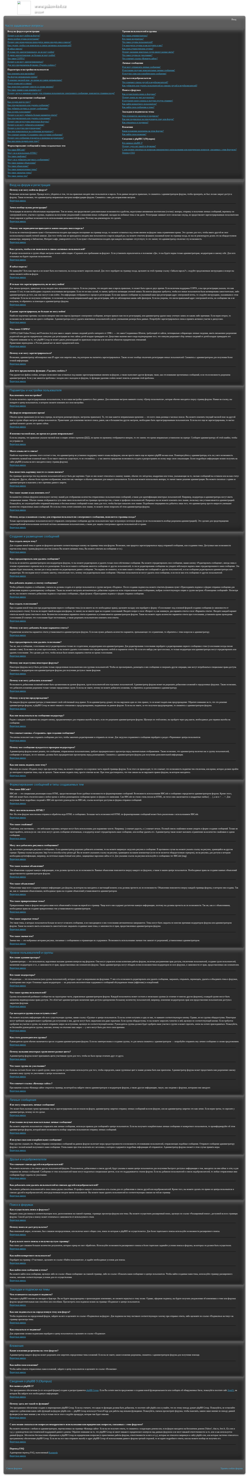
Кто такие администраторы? (135, 35)
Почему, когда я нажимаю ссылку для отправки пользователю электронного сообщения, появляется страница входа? (61, 93)
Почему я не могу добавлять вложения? (25, 125)
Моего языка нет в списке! (19, 83)
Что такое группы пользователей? (137, 42)
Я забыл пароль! (14, 48)
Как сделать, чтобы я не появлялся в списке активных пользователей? (39, 45)
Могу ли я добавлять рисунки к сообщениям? (28, 159)
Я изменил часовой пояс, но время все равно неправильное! (34, 80)
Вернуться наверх (18, 200)
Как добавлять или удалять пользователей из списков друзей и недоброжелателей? (159, 85)
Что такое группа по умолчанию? (137, 55)
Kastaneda (53, 1452)
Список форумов (14, 1468)
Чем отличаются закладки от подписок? (140, 116)
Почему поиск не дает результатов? (138, 97)
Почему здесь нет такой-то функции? (139, 146)
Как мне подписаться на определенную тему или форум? (148, 119)
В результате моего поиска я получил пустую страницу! (147, 100)
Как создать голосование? (19, 112)
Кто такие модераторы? (133, 39)
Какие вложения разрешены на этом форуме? (143, 131)
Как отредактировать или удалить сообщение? (28, 105)
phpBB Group (92, 1390)
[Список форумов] (7, 19)
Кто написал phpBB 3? (132, 143)
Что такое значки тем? (17, 176)
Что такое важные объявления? (21, 163)
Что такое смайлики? (16, 156)
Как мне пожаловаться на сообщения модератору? (30, 131)
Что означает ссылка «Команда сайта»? (140, 58)
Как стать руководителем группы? (137, 48)
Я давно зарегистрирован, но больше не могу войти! (31, 55)
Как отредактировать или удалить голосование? (29, 118)
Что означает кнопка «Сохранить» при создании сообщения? (35, 134)
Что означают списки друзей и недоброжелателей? (145, 82)
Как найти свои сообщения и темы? (138, 107)
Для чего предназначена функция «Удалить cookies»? (31, 65)
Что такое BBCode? (16, 149)
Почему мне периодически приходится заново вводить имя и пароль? (39, 42)
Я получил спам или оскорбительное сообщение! (144, 73)
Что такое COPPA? (16, 58)
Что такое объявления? (17, 166)
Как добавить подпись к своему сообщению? (27, 108)
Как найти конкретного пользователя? (139, 104)
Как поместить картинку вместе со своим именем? (30, 86)
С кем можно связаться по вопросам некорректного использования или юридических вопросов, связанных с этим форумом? (179, 149)
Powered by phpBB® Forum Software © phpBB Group (238, 1478)
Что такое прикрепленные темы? (22, 169)
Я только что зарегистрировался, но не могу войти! (30, 52)
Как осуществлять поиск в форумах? (139, 94)
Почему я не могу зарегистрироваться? (25, 62)
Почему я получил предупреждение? (24, 128)
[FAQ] (223, 19)
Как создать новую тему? (19, 102)
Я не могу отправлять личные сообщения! (141, 67)
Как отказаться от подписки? (135, 122)
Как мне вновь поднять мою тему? (23, 141)
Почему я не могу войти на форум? (23, 35)
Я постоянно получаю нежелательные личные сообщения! (148, 70)
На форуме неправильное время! (22, 77)
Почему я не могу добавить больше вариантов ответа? (32, 115)
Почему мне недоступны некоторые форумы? (28, 121)
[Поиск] (217, 19)
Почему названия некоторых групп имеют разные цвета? (148, 52)
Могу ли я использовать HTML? (22, 153)
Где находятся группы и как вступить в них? (142, 45)
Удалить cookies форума (232, 1468)
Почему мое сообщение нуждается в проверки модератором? (35, 138)
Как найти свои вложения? (134, 134)
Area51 (230, 1390)
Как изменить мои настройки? (21, 73)
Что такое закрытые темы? (19, 172)
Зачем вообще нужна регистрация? (23, 39)
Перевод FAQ (128, 153)
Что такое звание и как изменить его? (24, 90)
